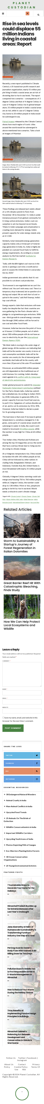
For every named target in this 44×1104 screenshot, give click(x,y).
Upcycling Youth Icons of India (19, 839)
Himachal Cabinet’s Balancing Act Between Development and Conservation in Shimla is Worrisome (19, 1037)
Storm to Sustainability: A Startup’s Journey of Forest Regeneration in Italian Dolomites (21, 546)
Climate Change (26, 496)
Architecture (12, 1007)
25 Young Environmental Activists (21, 866)
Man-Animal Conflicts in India (19, 806)
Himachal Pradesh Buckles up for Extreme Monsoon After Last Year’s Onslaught (22, 909)
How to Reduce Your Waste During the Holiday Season (20, 991)
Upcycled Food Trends (16, 812)
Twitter (9, 755)
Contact (22, 1064)
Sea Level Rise (34, 502)
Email (5, 698)
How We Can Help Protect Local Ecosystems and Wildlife (22, 625)
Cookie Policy (21, 1067)
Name (4, 689)
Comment (6, 661)
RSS (7, 771)
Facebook (10, 763)
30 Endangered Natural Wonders (21, 794)
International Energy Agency (21, 502)
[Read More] (8, 894)
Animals (10, 944)
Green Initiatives (13, 882)
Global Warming (28, 499)
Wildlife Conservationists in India (21, 827)
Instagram (10, 779)
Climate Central (16, 496)
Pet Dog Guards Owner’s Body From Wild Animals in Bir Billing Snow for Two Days (21, 951)
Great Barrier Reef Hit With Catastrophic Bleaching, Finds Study (22, 586)
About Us (8, 1064)
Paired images (8, 121)
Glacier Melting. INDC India (14, 499)
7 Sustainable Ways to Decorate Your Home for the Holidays (20, 888)
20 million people (27, 429)
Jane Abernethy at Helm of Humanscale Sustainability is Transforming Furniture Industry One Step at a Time (21, 931)
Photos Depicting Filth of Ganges (21, 845)
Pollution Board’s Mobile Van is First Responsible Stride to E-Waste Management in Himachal (21, 973)
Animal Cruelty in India (16, 800)
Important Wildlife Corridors (19, 833)
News (9, 965)
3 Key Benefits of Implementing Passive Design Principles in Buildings (21, 1013)
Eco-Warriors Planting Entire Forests (22, 851)
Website (5, 707)
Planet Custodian (22, 5)
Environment (12, 903)
